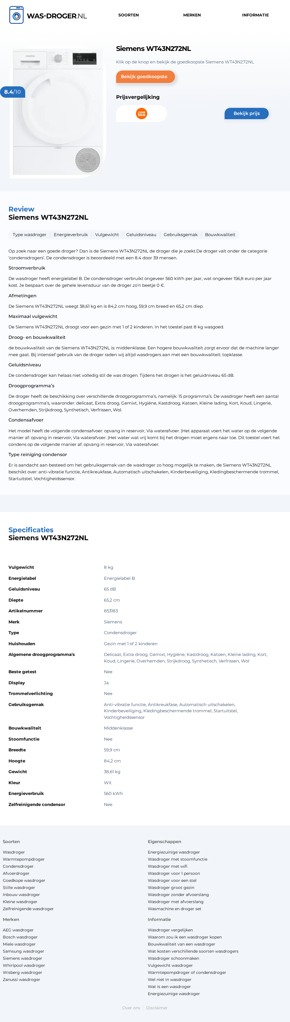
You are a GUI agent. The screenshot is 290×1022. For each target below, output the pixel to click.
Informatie (159, 919)
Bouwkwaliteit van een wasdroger (181, 944)
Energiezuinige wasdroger (174, 993)
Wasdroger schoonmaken (173, 958)
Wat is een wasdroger (169, 986)
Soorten (11, 841)
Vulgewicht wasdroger (170, 965)
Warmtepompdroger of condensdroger (187, 972)
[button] (145, 76)
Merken (11, 919)
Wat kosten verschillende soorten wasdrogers (193, 951)
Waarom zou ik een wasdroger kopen (185, 937)
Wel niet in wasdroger (169, 979)
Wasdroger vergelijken (170, 930)
